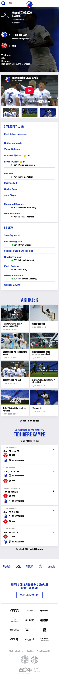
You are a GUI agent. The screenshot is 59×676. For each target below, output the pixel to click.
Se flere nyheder (29, 420)
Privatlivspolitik (43, 651)
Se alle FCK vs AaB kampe (29, 549)
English (11, 3)
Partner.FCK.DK (29, 595)
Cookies (30, 651)
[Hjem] (29, 4)
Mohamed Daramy (18, 38)
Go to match (29, 446)
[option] (29, 90)
